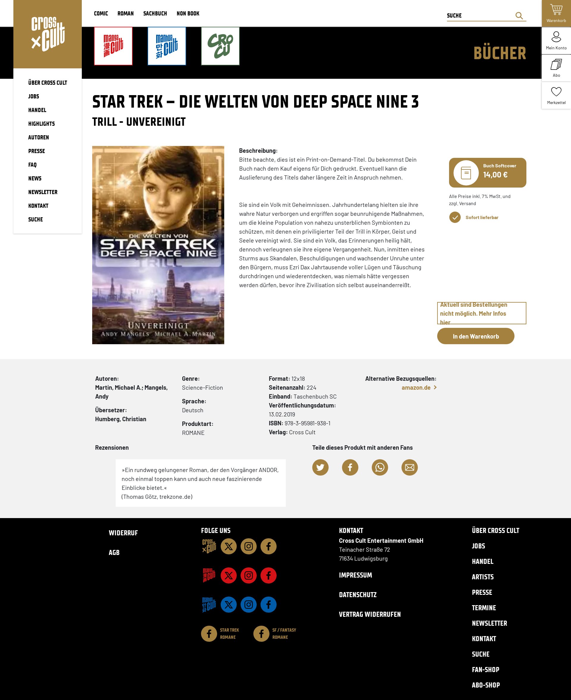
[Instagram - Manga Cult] (249, 575)
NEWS (34, 178)
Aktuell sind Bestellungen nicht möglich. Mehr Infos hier (473, 313)
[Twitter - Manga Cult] (229, 575)
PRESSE (36, 151)
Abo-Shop (486, 685)
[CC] (209, 546)
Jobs (478, 546)
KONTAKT (38, 205)
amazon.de (416, 387)
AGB (114, 552)
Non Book (188, 13)
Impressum (355, 575)
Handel (482, 561)
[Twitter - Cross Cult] (229, 546)
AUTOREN (38, 137)
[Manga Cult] (209, 575)
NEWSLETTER (42, 192)
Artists (483, 576)
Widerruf (123, 532)
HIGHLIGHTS (41, 123)
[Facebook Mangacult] (269, 575)
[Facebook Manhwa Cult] (269, 604)
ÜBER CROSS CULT (47, 82)
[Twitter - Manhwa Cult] (229, 604)
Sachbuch (155, 13)
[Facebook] (269, 546)
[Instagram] (249, 546)
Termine (484, 607)
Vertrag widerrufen (370, 614)
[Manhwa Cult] (209, 604)
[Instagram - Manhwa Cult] (249, 604)
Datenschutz (358, 594)
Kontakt (484, 638)
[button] (320, 467)
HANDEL (37, 110)
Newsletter (489, 623)
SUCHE (35, 219)
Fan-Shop (485, 669)
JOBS (33, 96)
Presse (482, 592)
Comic (101, 13)
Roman (125, 13)
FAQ (32, 164)
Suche (481, 654)
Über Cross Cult (495, 530)
